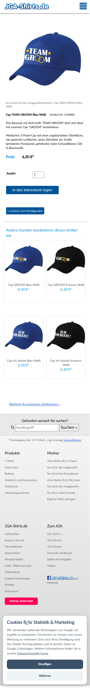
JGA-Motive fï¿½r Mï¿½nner (64, 480)
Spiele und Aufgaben (59, 559)
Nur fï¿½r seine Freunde (61, 493)
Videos (51, 566)
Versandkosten (72, 440)
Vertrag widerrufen (21, 601)
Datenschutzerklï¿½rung (32, 653)
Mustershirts (12, 553)
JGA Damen (54, 546)
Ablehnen (45, 675)
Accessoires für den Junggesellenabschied (29, 103)
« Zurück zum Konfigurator (25, 211)
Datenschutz (12, 572)
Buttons (9, 474)
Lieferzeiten (12, 534)
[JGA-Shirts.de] (26, 6)
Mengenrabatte (14, 559)
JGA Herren (54, 540)
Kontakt (9, 585)
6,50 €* (28, 157)
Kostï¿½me (11, 486)
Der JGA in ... (55, 534)
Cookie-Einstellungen (17, 578)
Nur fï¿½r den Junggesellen (63, 486)
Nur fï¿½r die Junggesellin (62, 467)
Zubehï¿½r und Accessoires (21, 480)
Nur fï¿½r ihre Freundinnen (63, 474)
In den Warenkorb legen (32, 190)
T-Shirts (9, 461)
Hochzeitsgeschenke (17, 493)
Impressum (11, 591)
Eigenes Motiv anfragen (61, 499)
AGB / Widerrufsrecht (18, 566)
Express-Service (14, 540)
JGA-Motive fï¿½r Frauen (62, 461)
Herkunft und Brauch (59, 553)
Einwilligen (45, 664)
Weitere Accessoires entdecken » (34, 404)
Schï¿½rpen (11, 467)
